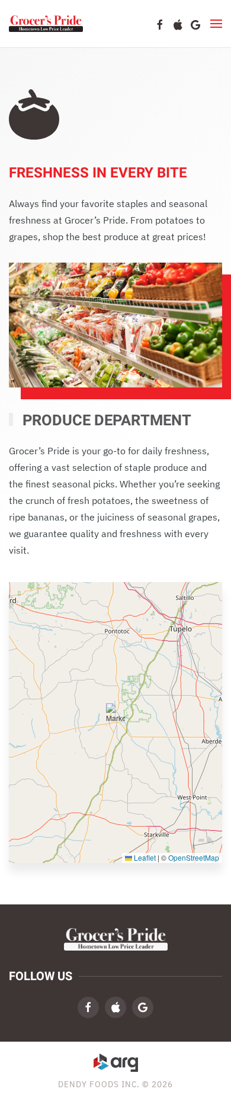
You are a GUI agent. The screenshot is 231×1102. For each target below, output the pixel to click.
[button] (216, 23)
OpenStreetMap (193, 857)
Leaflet (144, 857)
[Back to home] (46, 23)
